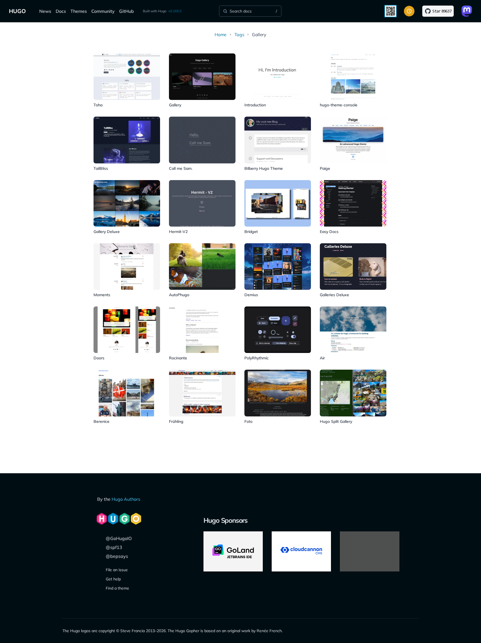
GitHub (126, 11)
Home (220, 34)
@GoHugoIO (119, 538)
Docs (61, 11)
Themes (78, 11)
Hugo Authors (126, 499)
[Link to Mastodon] (467, 11)
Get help (113, 578)
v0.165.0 (174, 11)
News (45, 11)
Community (103, 11)
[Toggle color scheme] (409, 11)
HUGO (17, 11)
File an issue (117, 569)
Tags (239, 34)
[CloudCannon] (301, 551)
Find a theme (117, 588)
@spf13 (114, 547)
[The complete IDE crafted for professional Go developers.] (233, 551)
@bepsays (117, 556)
